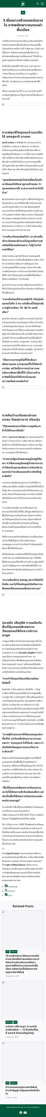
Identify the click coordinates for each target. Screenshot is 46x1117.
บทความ (14, 951)
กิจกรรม (9, 1022)
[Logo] (23, 3)
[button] (3, 848)
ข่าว (23, 12)
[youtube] (8, 3)
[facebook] (3, 3)
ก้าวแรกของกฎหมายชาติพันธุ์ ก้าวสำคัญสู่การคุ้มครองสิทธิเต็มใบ (22, 1090)
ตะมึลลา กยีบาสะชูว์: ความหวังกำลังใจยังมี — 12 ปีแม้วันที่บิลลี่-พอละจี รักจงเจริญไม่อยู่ (21, 1030)
